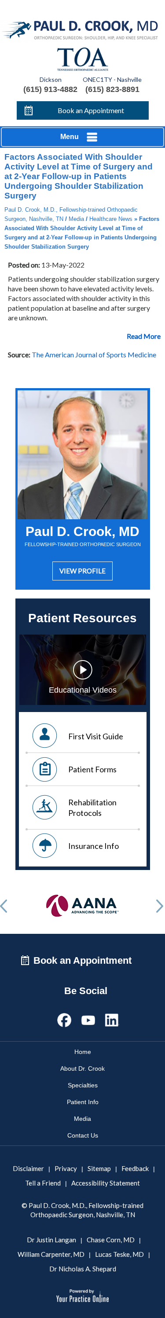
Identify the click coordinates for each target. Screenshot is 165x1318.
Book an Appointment (91, 110)
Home (82, 1051)
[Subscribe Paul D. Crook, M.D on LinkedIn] (112, 1018)
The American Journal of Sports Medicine (94, 354)
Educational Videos (83, 690)
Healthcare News (110, 219)
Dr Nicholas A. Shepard (82, 1269)
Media (76, 219)
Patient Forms (92, 769)
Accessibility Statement (105, 1183)
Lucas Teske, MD (119, 1254)
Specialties (83, 1085)
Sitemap (99, 1168)
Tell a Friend (43, 1183)
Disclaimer (28, 1168)
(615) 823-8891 (112, 89)
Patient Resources (82, 618)
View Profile (82, 571)
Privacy (66, 1168)
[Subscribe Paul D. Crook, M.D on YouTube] (88, 1018)
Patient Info (83, 1101)
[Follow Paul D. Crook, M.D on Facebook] (64, 1018)
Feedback (135, 1168)
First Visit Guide (95, 736)
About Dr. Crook (82, 1068)
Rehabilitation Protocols (92, 807)
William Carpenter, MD (51, 1254)
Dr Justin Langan (51, 1240)
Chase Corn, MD (111, 1240)
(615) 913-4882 (50, 89)
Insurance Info (93, 846)
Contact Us (82, 1135)
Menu (69, 136)
